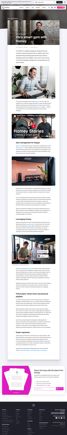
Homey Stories (14, 18)
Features (27, 7)
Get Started (29, 411)
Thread (40, 420)
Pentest (28, 426)
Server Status (29, 418)
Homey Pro (37, 101)
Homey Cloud (4, 411)
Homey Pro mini (5, 415)
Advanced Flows (30, 224)
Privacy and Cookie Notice (56, 425)
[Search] (49, 7)
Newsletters (18, 421)
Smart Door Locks (5, 428)
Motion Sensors (5, 426)
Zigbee (40, 413)
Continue (59, 2)
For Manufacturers (30, 432)
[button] (44, 2)
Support (44, 7)
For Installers (29, 430)
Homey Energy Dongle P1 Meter (8, 420)
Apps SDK (29, 413)
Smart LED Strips (5, 431)
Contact (17, 423)
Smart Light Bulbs (5, 433)
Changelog (29, 416)
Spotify (20, 321)
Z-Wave (40, 411)
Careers (17, 411)
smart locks (32, 301)
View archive (16, 392)
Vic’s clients (20, 147)
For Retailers (29, 434)
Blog (9, 18)
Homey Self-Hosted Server (7, 416)
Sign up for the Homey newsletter (60, 410)
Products (21, 7)
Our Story (17, 413)
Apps (33, 7)
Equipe (17, 145)
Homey (37, 107)
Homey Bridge (4, 418)
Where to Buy (18, 416)
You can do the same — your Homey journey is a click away (33, 350)
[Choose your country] (55, 7)
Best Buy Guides (5, 424)
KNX (40, 415)
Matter (40, 418)
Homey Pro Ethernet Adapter (7, 421)
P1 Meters (41, 428)
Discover (38, 7)
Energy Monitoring (42, 426)
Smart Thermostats (5, 429)
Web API (29, 415)
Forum (28, 424)
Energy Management (43, 424)
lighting (29, 268)
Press (17, 420)
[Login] (52, 7)
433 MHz (40, 416)
